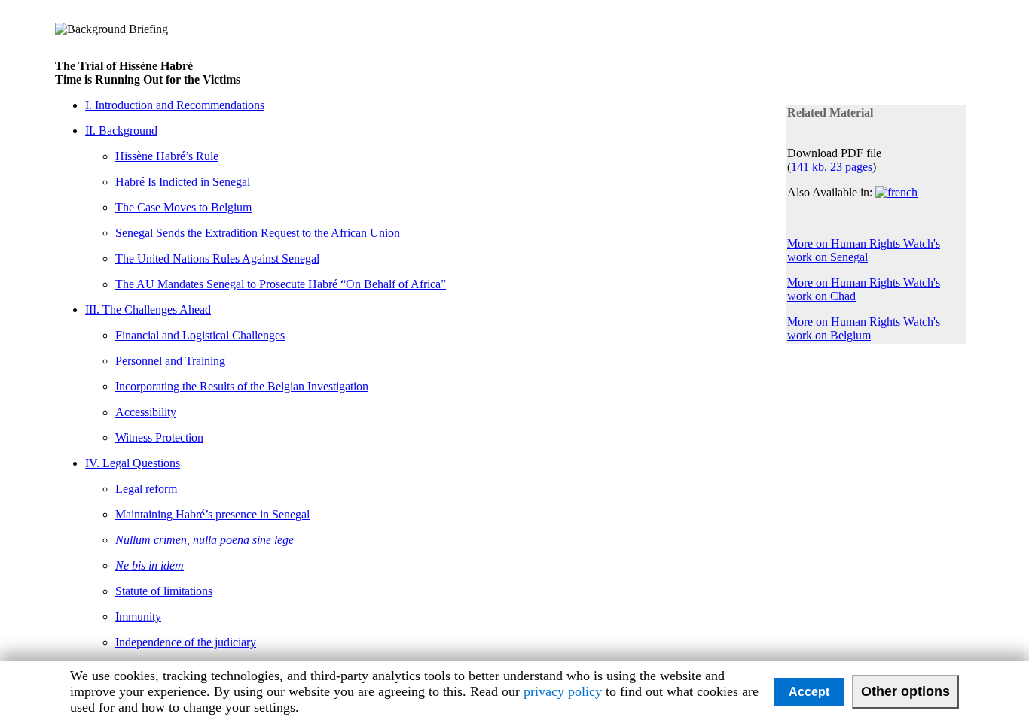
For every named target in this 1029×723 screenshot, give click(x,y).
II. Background (121, 130)
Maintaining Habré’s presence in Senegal (212, 514)
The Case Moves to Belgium (183, 207)
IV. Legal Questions (132, 463)
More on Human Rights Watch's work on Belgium (863, 328)
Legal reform (146, 488)
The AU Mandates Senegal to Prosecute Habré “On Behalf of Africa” (280, 284)
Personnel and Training (170, 360)
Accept (809, 691)
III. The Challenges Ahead (148, 309)
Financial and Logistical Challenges (200, 335)
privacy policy (563, 691)
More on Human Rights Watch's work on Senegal (863, 250)
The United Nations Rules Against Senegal (217, 258)
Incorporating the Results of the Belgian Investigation (241, 386)
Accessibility (145, 412)
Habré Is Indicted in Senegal (182, 181)
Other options (905, 691)
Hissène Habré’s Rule (166, 156)
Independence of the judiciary (185, 642)
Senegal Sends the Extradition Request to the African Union (257, 232)
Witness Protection (159, 437)
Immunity (138, 616)
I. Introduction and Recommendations (174, 105)
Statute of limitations (163, 591)
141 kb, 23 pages (831, 166)
